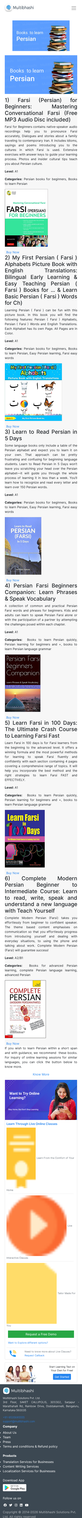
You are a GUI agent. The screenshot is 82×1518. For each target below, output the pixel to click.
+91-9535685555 (14, 1417)
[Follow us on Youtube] (26, 1505)
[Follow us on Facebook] (5, 1505)
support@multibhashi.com (19, 1421)
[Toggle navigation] (74, 8)
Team (7, 1437)
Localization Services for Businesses (29, 1471)
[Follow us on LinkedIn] (21, 1505)
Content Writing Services (21, 1466)
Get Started (62, 1376)
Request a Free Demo (41, 1334)
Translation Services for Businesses (28, 1462)
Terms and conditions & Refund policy (30, 1446)
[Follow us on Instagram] (16, 1505)
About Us (9, 1432)
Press (7, 1442)
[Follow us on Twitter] (10, 1505)
